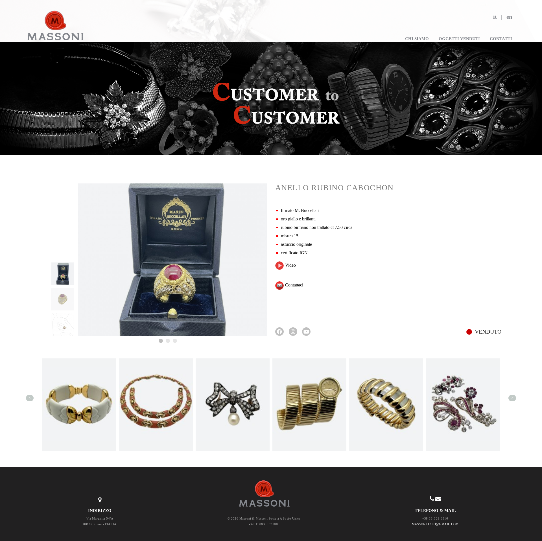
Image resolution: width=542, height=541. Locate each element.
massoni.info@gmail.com (435, 524)
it (495, 17)
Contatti (501, 38)
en (509, 17)
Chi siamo (417, 38)
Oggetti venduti (459, 38)
